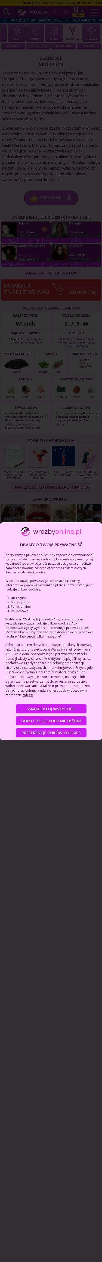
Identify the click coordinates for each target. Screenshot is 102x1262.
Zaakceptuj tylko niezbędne (51, 720)
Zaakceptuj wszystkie (51, 708)
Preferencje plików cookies (51, 732)
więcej (28, 695)
